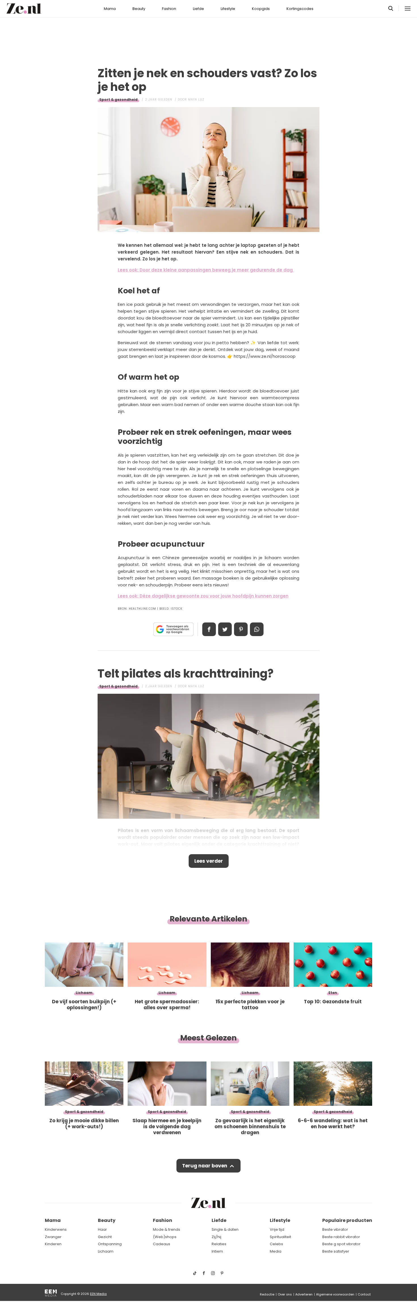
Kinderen (53, 1244)
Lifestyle (228, 8)
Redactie (267, 1294)
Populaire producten (347, 1220)
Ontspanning (110, 1244)
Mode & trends (166, 1229)
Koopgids (261, 8)
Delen (209, 629)
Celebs (276, 1244)
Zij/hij (216, 1237)
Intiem (217, 1251)
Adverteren (304, 1294)
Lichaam (105, 1251)
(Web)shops (164, 1237)
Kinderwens (56, 1229)
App (257, 629)
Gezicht (105, 1237)
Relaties (219, 1244)
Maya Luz (196, 99)
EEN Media (98, 1294)
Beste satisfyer (335, 1251)
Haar (102, 1229)
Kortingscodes (300, 8)
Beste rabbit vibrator (341, 1237)
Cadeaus (161, 1244)
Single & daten (225, 1229)
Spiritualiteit (280, 1237)
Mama (110, 8)
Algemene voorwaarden (335, 1294)
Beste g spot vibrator (341, 1244)
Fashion (169, 8)
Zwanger (53, 1237)
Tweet (225, 629)
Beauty (138, 8)
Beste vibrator (335, 1229)
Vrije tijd (277, 1229)
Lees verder (208, 861)
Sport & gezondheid (118, 99)
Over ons (285, 1294)
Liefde (198, 8)
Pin (241, 629)
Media (275, 1251)
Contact (364, 1294)
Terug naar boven (204, 1165)
